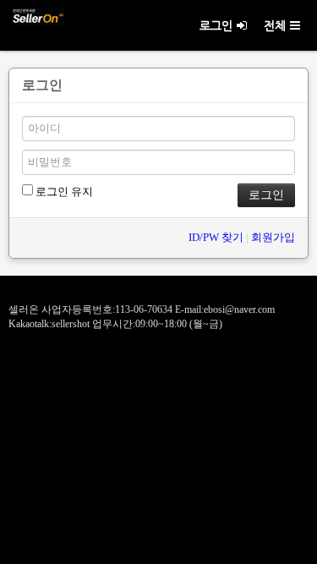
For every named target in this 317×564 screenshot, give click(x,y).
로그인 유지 (63, 191)
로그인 (215, 25)
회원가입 (273, 237)
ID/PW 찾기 (216, 237)
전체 (275, 25)
